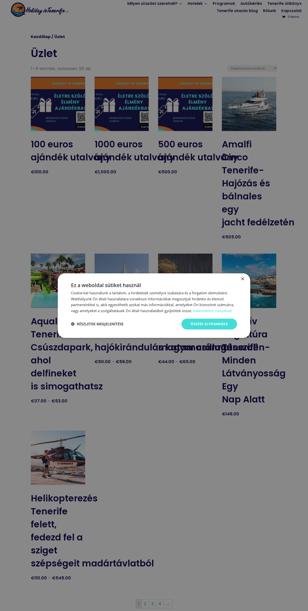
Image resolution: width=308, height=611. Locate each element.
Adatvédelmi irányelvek (212, 310)
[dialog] (154, 305)
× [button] (242, 279)
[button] (97, 324)
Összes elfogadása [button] (209, 324)
